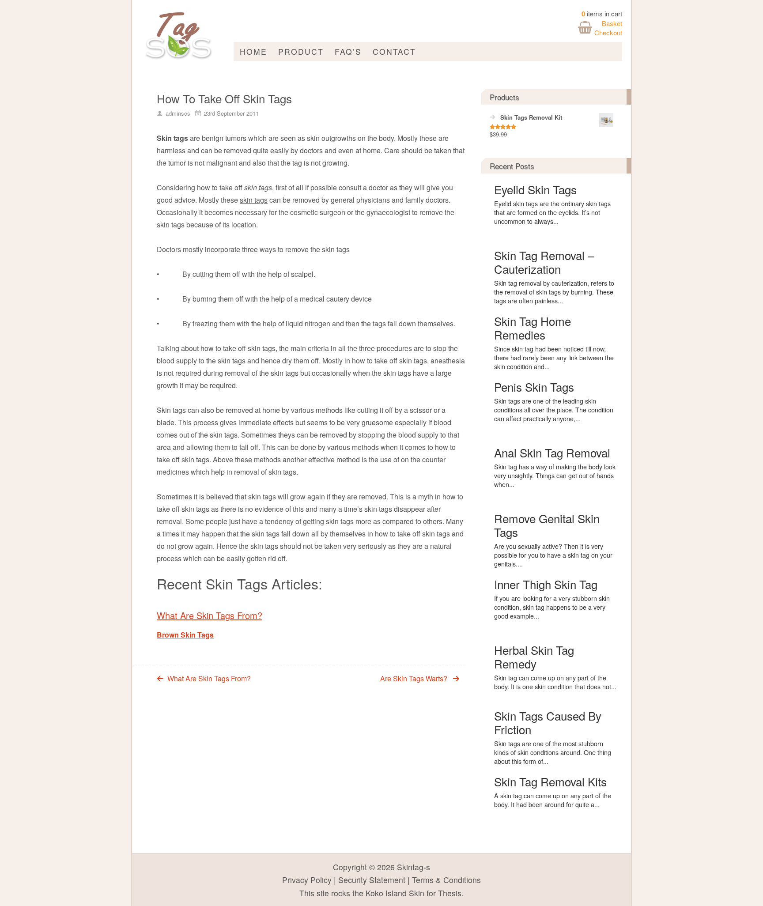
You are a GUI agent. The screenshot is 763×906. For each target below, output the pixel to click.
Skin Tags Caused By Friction (547, 722)
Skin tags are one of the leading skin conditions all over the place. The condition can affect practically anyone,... (553, 409)
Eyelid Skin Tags (535, 189)
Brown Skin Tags (185, 635)
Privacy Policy (307, 879)
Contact (394, 51)
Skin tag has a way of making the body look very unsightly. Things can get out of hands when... (555, 475)
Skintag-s (413, 866)
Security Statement (371, 879)
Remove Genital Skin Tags (547, 525)
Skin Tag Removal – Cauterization (544, 262)
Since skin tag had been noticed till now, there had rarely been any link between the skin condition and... (554, 357)
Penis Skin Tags (534, 386)
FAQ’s (348, 51)
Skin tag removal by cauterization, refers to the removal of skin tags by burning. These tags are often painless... (554, 292)
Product (301, 51)
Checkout (608, 32)
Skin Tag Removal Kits (550, 781)
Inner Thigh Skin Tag (545, 584)
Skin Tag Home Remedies (532, 328)
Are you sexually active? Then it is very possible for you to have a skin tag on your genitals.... (553, 555)
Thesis (449, 892)
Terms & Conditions (446, 879)
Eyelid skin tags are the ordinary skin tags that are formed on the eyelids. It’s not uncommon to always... (552, 212)
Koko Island (386, 892)
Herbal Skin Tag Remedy (534, 657)
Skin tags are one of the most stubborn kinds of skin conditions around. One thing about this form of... (552, 752)
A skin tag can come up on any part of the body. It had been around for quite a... (552, 800)
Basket (612, 23)
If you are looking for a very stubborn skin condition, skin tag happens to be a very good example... (552, 607)
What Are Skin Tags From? (209, 615)
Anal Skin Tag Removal (552, 452)
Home (253, 51)
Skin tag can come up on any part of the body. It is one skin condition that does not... (555, 682)
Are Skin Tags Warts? (413, 678)
